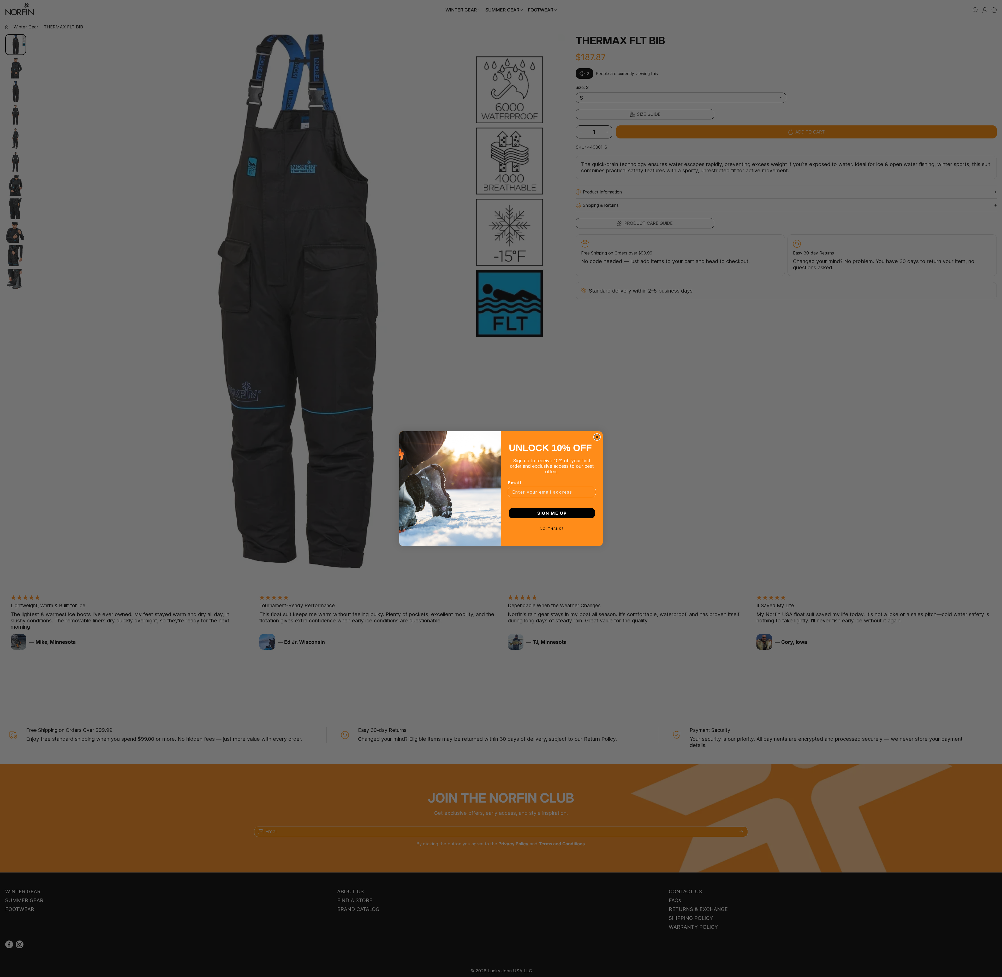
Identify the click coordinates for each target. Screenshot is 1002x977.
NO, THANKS (552, 529)
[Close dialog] (597, 437)
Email (514, 482)
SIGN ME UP (552, 513)
